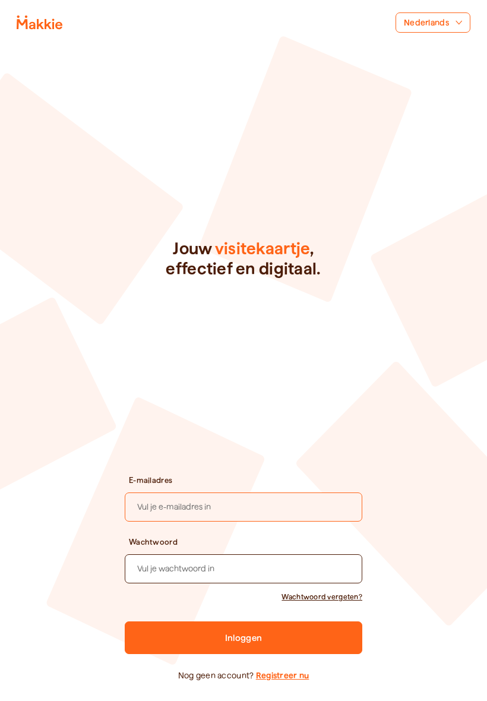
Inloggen (243, 638)
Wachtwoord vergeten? (322, 597)
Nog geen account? (243, 675)
